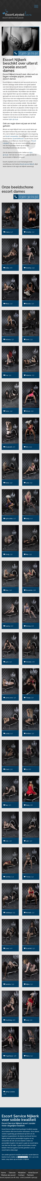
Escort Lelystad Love (7, 1177)
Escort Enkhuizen (18, 138)
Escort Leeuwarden (11, 136)
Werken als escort (8, 1175)
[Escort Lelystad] (19, 14)
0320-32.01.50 (28, 53)
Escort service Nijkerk (27, 164)
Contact (21, 1175)
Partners (30, 1175)
